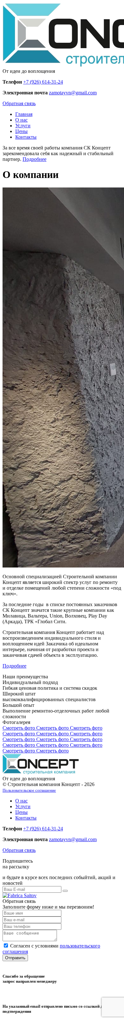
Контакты (26, 137)
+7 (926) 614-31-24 (43, 82)
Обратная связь (19, 103)
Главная (23, 114)
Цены (21, 131)
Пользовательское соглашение (29, 790)
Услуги (23, 125)
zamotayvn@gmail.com (73, 92)
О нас (21, 120)
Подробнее (34, 159)
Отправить (15, 957)
